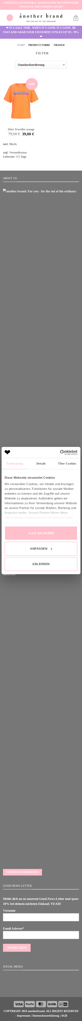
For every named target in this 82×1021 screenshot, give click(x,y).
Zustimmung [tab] (14, 463)
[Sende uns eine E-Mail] (45, 988)
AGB (64, 1015)
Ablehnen (41, 564)
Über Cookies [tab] (67, 463)
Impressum (23, 1015)
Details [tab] (41, 463)
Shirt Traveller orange (21, 129)
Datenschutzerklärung (45, 1015)
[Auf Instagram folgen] (41, 988)
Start (21, 45)
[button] (10, 17)
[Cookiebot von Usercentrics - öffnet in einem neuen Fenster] (60, 452)
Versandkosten (18, 152)
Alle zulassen (41, 533)
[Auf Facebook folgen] (36, 988)
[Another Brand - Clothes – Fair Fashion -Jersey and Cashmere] (41, 18)
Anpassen (38, 548)
